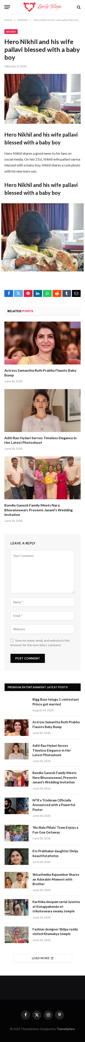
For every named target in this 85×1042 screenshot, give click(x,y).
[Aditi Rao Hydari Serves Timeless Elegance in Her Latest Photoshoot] (42, 410)
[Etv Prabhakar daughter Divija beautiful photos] (17, 856)
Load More (41, 958)
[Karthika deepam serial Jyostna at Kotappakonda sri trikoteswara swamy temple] (17, 907)
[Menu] (7, 7)
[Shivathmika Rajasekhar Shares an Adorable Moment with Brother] (17, 880)
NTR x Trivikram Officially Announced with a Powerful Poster (53, 805)
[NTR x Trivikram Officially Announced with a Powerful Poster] (17, 806)
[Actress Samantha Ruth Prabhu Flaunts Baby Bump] (42, 343)
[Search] (78, 7)
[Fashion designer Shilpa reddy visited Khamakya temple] (17, 935)
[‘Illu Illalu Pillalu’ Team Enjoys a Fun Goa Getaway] (17, 833)
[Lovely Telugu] (42, 7)
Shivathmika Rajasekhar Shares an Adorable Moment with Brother (55, 879)
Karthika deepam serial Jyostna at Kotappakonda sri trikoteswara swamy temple (56, 906)
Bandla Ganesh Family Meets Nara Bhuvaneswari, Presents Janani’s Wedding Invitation (38, 510)
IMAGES (11, 31)
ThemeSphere (66, 1029)
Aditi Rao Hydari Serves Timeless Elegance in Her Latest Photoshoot (51, 750)
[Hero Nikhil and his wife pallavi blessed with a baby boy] (42, 99)
